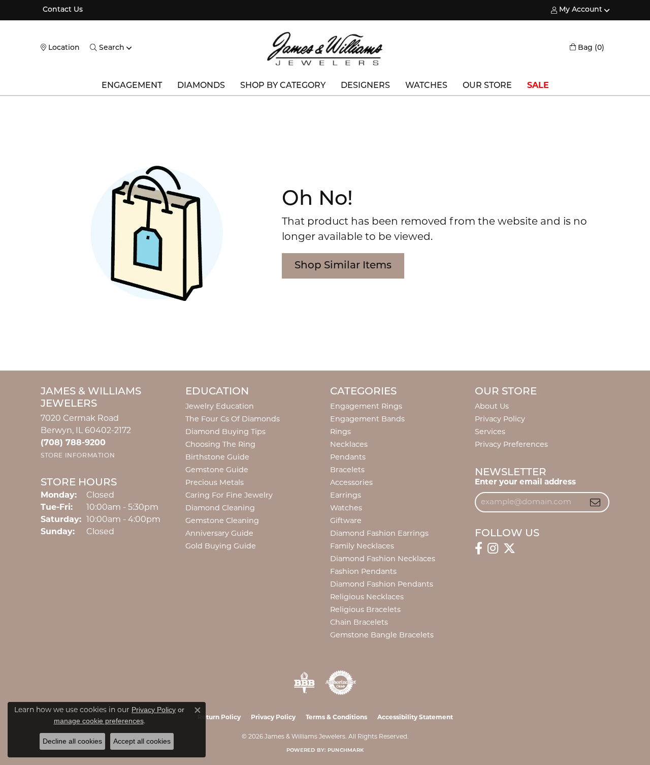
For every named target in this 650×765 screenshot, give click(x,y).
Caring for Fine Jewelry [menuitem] (229, 496)
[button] (576, 10)
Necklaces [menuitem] (349, 445)
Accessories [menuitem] (351, 483)
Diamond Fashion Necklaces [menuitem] (382, 559)
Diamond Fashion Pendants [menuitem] (381, 585)
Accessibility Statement (415, 718)
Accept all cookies (142, 741)
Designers (365, 86)
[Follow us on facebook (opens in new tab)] (478, 548)
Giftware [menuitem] (346, 521)
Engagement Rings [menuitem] (366, 407)
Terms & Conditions (336, 718)
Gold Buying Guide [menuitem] (220, 546)
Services (490, 432)
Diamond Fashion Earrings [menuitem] (379, 534)
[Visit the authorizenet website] (340, 682)
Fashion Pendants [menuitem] (363, 572)
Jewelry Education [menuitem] (219, 407)
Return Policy (219, 718)
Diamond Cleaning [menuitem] (220, 508)
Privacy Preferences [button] (511, 445)
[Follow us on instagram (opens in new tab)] (493, 548)
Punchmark (346, 750)
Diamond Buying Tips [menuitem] (225, 432)
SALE (538, 86)
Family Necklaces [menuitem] (362, 546)
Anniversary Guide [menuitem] (219, 534)
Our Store (487, 86)
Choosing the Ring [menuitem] (220, 445)
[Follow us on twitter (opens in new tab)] (509, 548)
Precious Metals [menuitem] (214, 483)
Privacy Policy (500, 419)
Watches (426, 86)
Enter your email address (525, 482)
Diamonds (201, 86)
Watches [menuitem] (346, 508)
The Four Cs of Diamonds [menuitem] (232, 419)
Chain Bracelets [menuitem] (359, 623)
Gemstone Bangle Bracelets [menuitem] (382, 635)
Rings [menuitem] (340, 432)
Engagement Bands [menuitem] (367, 419)
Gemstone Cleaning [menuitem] (222, 521)
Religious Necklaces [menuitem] (367, 597)
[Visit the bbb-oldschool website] (304, 682)
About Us (492, 407)
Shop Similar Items (343, 266)
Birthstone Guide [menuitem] (217, 458)
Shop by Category (283, 86)
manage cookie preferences (99, 721)
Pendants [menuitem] (348, 458)
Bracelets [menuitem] (347, 470)
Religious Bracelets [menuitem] (365, 610)
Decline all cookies (72, 741)
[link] (62, 10)
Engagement (132, 86)
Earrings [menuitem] (345, 496)
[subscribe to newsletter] (595, 502)
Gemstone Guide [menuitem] (216, 470)
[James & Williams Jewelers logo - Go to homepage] (325, 48)
